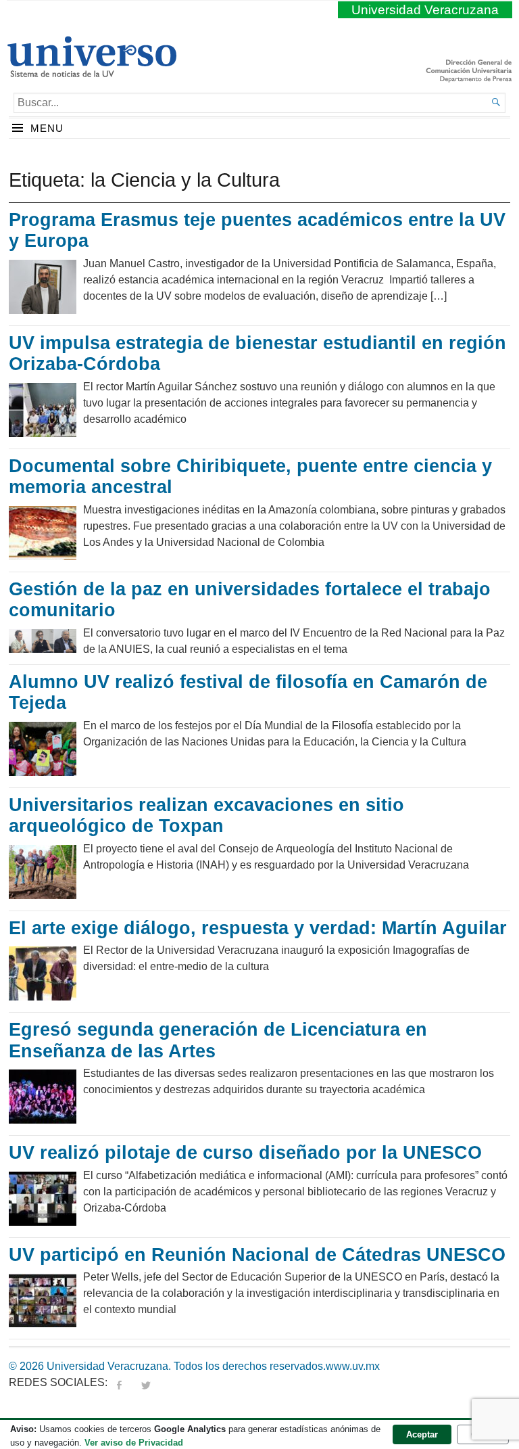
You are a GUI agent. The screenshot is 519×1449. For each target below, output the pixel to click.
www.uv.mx (353, 1366)
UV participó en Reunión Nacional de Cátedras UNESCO (257, 1255)
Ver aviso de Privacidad (133, 1443)
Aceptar (422, 1434)
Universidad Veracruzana (425, 10)
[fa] (119, 1382)
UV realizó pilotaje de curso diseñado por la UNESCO (245, 1153)
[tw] (146, 1382)
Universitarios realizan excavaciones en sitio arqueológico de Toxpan (206, 816)
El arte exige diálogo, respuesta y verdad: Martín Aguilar (258, 928)
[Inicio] (91, 72)
